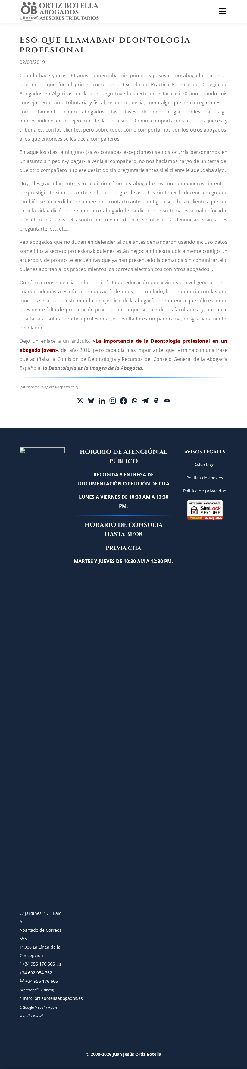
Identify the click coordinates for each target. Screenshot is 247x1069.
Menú (221, 11)
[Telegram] (145, 401)
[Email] (167, 401)
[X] (80, 401)
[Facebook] (123, 401)
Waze (38, 1016)
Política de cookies (204, 478)
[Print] (156, 401)
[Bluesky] (91, 401)
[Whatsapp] (134, 401)
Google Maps (33, 1007)
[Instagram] (112, 401)
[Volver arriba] (123, 1039)
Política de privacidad (205, 491)
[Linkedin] (102, 401)
